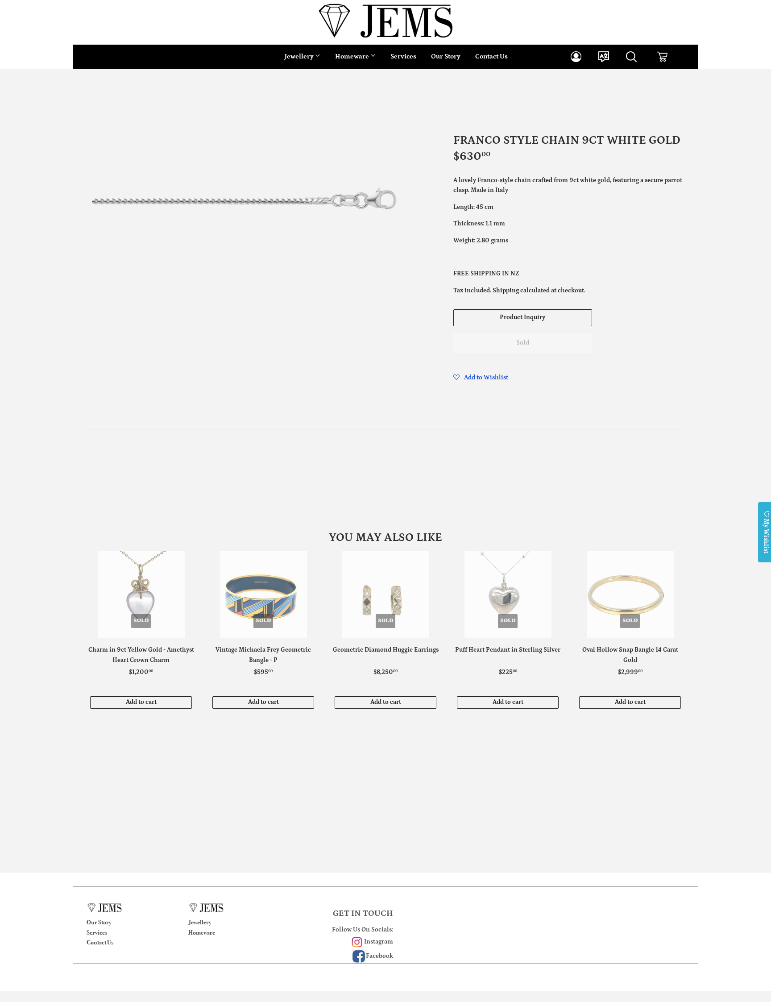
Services (403, 56)
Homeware (352, 56)
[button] (480, 377)
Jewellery (300, 56)
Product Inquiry (522, 317)
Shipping (506, 290)
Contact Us (491, 56)
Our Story (445, 56)
